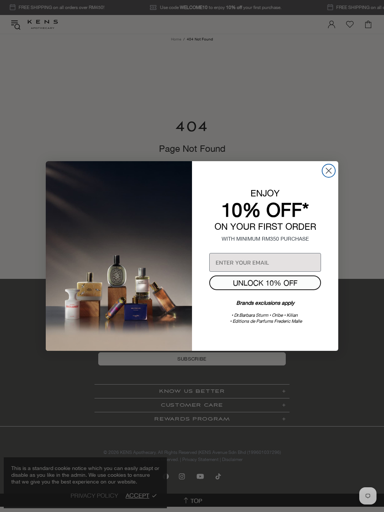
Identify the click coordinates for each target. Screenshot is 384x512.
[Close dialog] (328, 170)
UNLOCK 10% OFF (265, 282)
